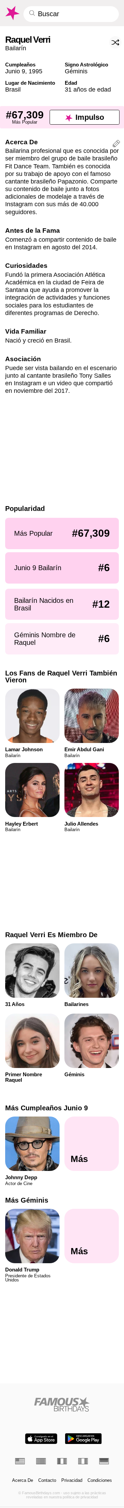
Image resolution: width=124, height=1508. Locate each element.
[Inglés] (20, 1461)
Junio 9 (15, 71)
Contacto (47, 1480)
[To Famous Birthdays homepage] (12, 13)
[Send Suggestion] (116, 144)
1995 (35, 71)
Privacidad (71, 1480)
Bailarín (15, 48)
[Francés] (62, 1461)
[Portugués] (41, 1461)
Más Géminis (26, 1200)
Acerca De (22, 1480)
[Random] (115, 42)
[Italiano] (83, 1461)
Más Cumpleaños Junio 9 (46, 1108)
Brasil (13, 89)
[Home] (62, 1404)
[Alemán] (104, 1461)
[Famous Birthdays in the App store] (41, 1438)
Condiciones (99, 1480)
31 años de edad (88, 89)
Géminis (76, 71)
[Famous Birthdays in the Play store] (83, 1438)
